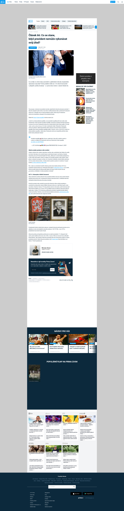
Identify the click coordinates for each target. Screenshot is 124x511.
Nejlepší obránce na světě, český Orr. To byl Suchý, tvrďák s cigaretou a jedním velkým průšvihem (36, 437)
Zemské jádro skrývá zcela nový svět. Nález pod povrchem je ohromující (90, 100)
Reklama (31, 496)
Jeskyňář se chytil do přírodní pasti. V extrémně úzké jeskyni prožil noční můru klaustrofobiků (78, 347)
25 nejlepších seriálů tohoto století (36, 453)
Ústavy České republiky (38, 117)
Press (46, 494)
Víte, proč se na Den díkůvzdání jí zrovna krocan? (37, 347)
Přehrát (32, 375)
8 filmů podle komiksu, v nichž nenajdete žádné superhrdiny (35, 460)
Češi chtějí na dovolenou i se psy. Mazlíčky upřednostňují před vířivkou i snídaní (70, 467)
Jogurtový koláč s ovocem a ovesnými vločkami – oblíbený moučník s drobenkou (86, 425)
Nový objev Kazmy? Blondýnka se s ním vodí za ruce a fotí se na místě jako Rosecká (53, 467)
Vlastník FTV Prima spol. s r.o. (35, 504)
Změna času (64, 478)
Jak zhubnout (35, 478)
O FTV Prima (32, 492)
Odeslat (52, 269)
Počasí (73, 478)
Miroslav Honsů (41, 48)
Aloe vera (77, 480)
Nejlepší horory (51, 478)
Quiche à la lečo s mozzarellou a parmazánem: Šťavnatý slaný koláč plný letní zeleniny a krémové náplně (87, 437)
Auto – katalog (37, 480)
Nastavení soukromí (48, 506)
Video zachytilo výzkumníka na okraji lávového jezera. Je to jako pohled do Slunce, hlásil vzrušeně (70, 437)
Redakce (46, 504)
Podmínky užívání (33, 500)
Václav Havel (55, 239)
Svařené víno (59, 480)
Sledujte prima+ (39, 1)
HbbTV (31, 498)
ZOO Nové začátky (88, 478)
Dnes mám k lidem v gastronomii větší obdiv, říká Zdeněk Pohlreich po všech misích (53, 431)
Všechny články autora (47, 252)
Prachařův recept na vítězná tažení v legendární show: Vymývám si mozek (53, 425)
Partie (69, 478)
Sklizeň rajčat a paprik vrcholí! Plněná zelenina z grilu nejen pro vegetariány (70, 461)
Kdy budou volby (79, 478)
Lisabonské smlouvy (58, 167)
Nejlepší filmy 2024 (43, 478)
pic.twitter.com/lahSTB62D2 (37, 142)
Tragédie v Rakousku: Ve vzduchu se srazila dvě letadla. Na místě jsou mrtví (36, 431)
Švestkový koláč (75, 482)
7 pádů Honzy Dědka (45, 480)
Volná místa (32, 494)
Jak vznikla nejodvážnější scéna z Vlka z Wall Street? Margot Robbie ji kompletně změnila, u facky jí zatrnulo (36, 467)
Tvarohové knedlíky (58, 482)
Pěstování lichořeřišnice (85, 480)
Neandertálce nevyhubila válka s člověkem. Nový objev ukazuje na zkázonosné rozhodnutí (90, 120)
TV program (58, 478)
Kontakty (46, 498)
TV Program (26, 1)
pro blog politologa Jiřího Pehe (39, 162)
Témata (16, 1)
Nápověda (47, 502)
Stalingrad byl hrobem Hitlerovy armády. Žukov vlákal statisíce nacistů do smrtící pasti (90, 110)
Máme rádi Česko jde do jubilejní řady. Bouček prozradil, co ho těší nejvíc (53, 437)
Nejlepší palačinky (67, 482)
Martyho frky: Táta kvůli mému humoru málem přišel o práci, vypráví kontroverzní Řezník (52, 454)
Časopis (32, 1)
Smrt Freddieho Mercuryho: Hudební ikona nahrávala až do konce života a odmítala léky (57, 347)
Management (47, 492)
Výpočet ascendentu (49, 482)
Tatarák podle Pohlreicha (68, 480)
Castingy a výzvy (48, 496)
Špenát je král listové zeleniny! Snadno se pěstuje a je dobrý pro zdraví (70, 454)
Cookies (31, 502)
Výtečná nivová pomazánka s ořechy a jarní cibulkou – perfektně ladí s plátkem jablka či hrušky (87, 431)
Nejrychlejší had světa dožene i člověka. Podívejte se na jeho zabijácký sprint (90, 91)
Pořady (20, 1)
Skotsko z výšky (33, 377)
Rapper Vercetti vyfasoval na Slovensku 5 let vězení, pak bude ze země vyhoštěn (53, 461)
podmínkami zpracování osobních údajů (49, 273)
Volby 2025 (53, 480)
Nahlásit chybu (32, 506)
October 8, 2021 (62, 145)
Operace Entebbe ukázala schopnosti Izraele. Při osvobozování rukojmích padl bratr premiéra (70, 431)
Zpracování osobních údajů (50, 500)
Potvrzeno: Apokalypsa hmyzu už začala (70, 424)
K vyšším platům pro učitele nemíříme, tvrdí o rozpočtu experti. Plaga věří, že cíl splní (36, 425)
